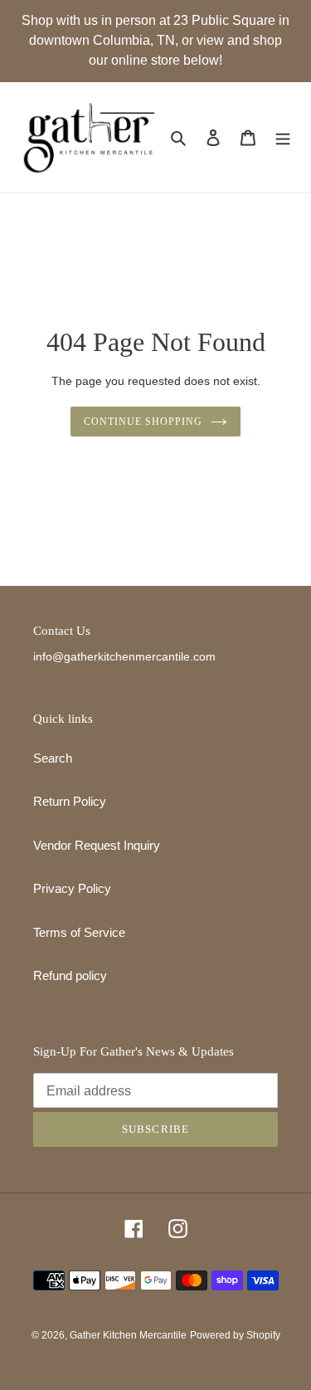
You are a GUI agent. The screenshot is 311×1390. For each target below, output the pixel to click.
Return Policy (69, 801)
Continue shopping (143, 421)
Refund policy (70, 975)
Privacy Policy (72, 888)
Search (52, 758)
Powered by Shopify (235, 1335)
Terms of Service (79, 932)
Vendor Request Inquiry (96, 845)
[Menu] (282, 137)
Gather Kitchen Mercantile (128, 1335)
